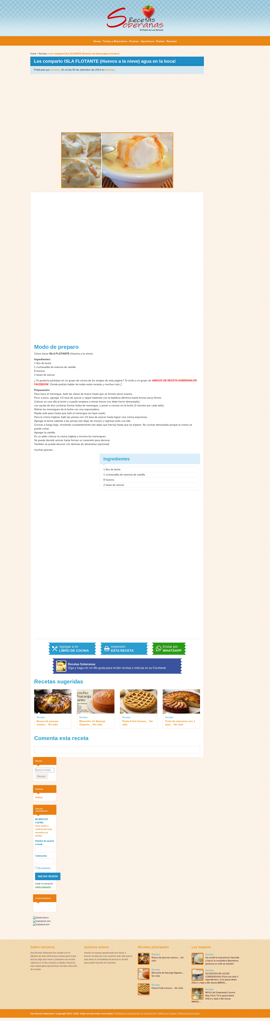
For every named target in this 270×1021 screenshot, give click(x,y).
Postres (134, 41)
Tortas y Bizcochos (115, 41)
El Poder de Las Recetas (151, 30)
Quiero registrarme (43, 887)
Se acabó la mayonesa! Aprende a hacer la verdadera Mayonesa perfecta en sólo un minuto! (222, 960)
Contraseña (41, 856)
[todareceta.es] (41, 917)
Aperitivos (147, 41)
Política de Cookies (167, 1013)
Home (97, 41)
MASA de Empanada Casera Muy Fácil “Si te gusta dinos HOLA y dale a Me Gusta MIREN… (213, 997)
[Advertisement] (117, 103)
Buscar (41, 776)
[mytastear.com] (41, 924)
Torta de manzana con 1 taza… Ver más (180, 723)
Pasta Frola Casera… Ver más (137, 723)
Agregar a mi (74, 649)
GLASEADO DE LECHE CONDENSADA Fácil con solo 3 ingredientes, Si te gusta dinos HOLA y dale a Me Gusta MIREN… (215, 978)
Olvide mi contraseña (44, 884)
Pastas (160, 41)
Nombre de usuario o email (44, 843)
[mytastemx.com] (42, 921)
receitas (55, 69)
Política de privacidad (188, 1013)
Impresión (122, 649)
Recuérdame (43, 868)
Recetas (172, 41)
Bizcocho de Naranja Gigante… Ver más (92, 723)
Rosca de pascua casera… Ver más (47, 723)
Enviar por (172, 649)
